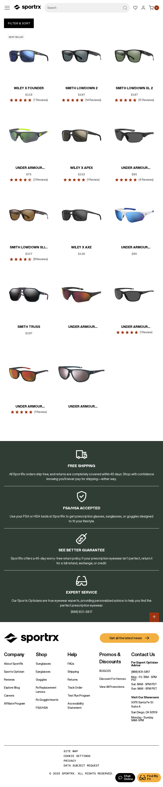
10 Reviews (146, 100)
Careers (9, 695)
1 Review (93, 179)
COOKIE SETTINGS (77, 756)
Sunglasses (43, 663)
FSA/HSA (42, 707)
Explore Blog (12, 687)
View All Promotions (111, 686)
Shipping (73, 671)
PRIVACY (70, 760)
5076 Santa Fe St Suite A (142, 704)
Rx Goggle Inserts (47, 699)
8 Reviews (40, 259)
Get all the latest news (125, 638)
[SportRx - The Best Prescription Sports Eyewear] (27, 8)
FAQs (71, 663)
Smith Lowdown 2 (81, 88)
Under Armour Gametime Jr (134, 248)
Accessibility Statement (76, 705)
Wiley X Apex (81, 167)
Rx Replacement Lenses (46, 689)
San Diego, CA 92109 (144, 712)
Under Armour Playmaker (81, 327)
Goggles (41, 679)
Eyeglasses (43, 671)
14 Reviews (93, 100)
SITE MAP (71, 751)
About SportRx (13, 663)
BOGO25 (105, 670)
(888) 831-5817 (140, 671)
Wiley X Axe (81, 247)
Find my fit (152, 777)
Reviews (9, 679)
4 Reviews (146, 179)
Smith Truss (28, 326)
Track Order (75, 687)
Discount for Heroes (112, 678)
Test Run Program (79, 695)
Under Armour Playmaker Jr (29, 168)
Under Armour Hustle (29, 407)
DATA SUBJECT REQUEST (81, 765)
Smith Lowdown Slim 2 (29, 248)
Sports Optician (14, 671)
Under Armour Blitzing (134, 168)
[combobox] (87, 8)
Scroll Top (154, 617)
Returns (73, 679)
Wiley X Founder (29, 88)
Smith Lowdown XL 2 (134, 88)
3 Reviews (40, 179)
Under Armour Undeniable (134, 327)
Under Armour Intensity (81, 407)
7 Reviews (40, 100)
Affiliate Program (14, 703)
